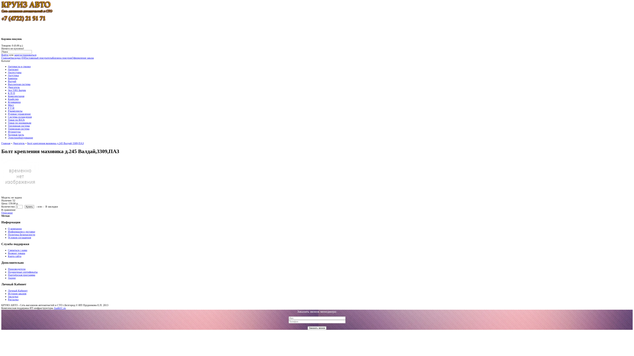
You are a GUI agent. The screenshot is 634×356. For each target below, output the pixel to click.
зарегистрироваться (25, 55)
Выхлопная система (19, 84)
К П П (11, 93)
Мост (11, 105)
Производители (17, 269)
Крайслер (13, 99)
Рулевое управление (19, 114)
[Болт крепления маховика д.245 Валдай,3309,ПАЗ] (20, 194)
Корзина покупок (62, 58)
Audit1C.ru (60, 308)
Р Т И (11, 108)
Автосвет (13, 69)
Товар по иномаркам (19, 122)
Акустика (13, 75)
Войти (5, 55)
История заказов (17, 293)
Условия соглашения (19, 237)
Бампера (12, 78)
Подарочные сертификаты (23, 272)
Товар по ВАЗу (16, 120)
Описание (7, 212)
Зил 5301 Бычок (17, 90)
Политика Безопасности (21, 234)
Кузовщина (14, 102)
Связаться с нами (17, 250)
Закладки (13, 296)
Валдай (12, 81)
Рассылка (13, 299)
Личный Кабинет (18, 290)
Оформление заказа (83, 58)
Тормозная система (18, 128)
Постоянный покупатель (38, 58)
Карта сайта (14, 256)
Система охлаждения (20, 117)
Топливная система (19, 125)
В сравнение (8, 209)
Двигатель (14, 87)
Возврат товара (16, 253)
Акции (12, 278)
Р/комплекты (15, 111)
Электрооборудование (20, 137)
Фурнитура (14, 131)
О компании (15, 228)
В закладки (51, 206)
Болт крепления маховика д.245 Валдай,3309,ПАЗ (55, 143)
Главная (5, 58)
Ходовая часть (16, 134)
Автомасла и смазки (19, 66)
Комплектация (16, 96)
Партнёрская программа (21, 275)
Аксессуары (14, 72)
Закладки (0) (17, 58)
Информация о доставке (21, 231)
